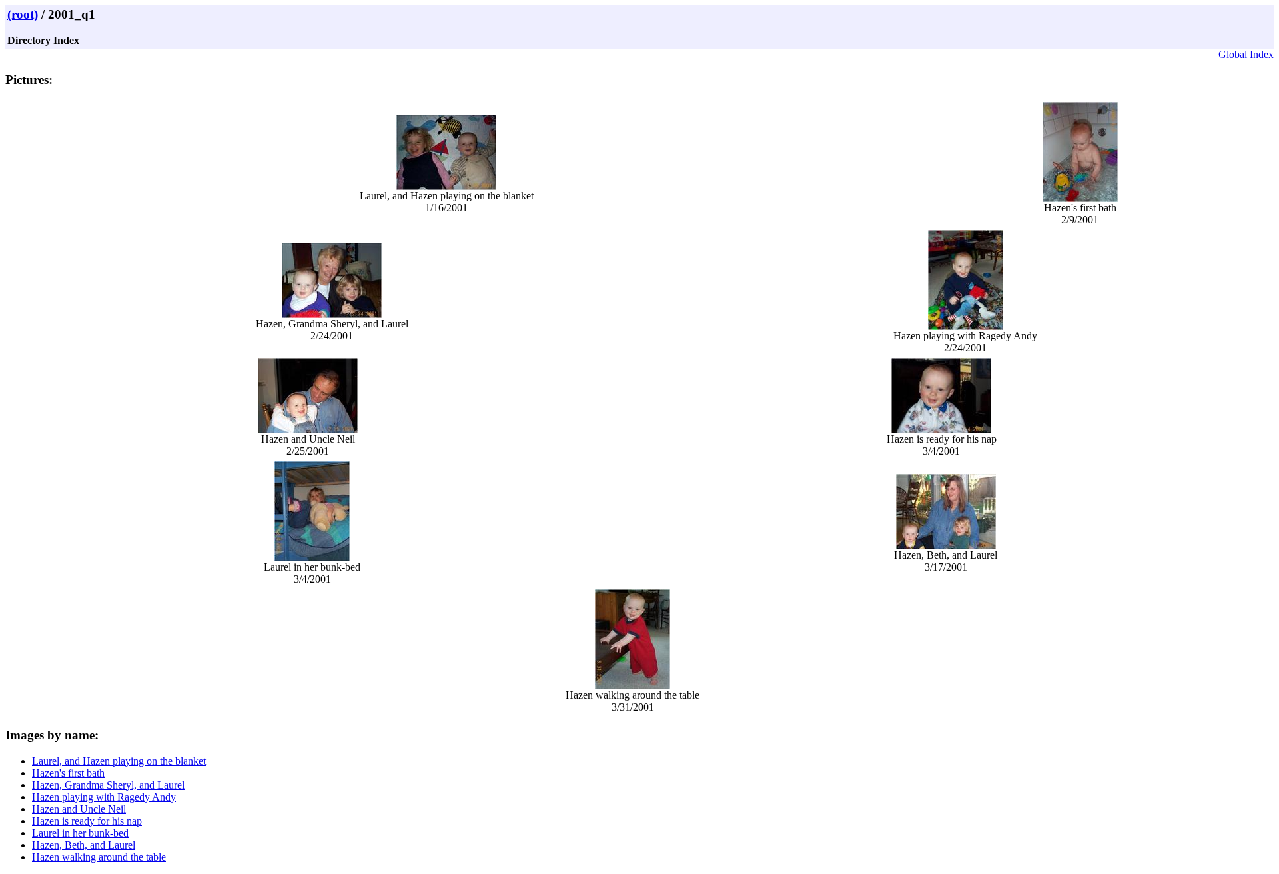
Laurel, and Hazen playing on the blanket (119, 761)
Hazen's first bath (68, 773)
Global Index (1246, 54)
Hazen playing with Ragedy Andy (104, 797)
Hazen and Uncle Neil (79, 809)
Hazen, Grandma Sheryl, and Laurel (108, 785)
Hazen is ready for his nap (87, 821)
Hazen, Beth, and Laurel (83, 845)
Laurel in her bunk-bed (80, 833)
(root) (22, 14)
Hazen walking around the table (99, 857)
